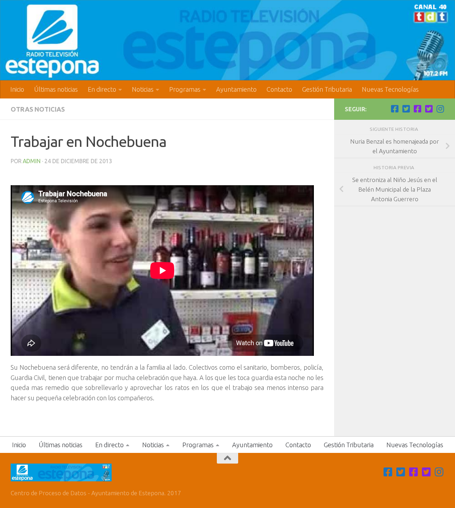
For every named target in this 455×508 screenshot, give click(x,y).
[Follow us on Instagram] (440, 109)
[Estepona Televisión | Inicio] (227, 40)
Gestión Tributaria (327, 89)
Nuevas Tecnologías (390, 89)
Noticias (143, 89)
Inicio (17, 89)
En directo (102, 89)
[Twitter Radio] (428, 109)
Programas (184, 89)
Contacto (279, 89)
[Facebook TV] (394, 109)
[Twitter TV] (406, 109)
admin (32, 161)
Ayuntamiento (236, 89)
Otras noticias (38, 109)
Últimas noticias (56, 89)
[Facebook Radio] (417, 109)
